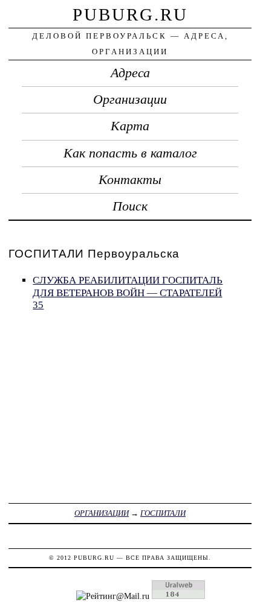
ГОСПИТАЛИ (163, 513)
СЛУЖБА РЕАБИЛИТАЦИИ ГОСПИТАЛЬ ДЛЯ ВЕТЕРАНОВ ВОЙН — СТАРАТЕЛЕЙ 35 (128, 292)
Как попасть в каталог (130, 153)
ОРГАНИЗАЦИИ (101, 513)
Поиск (130, 206)
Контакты (130, 180)
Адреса (130, 73)
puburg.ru (130, 14)
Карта (130, 126)
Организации (130, 99)
